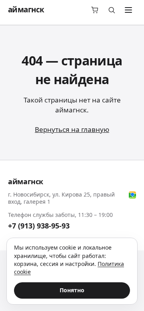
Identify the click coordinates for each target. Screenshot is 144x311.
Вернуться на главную (72, 129)
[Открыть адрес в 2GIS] (132, 195)
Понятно (72, 290)
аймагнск (26, 9)
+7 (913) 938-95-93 (39, 225)
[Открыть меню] (128, 10)
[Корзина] (94, 10)
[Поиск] (111, 10)
